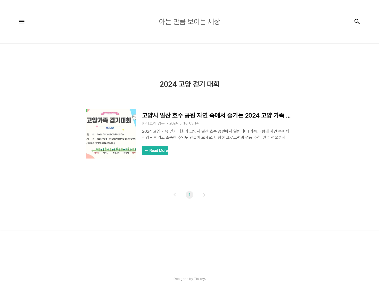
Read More (159, 150)
